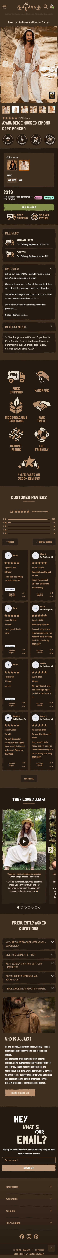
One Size (12, 180)
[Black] (12, 165)
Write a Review (45, 543)
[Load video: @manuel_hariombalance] (24, 841)
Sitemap (40, 1249)
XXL (20, 180)
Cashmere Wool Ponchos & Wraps (34, 22)
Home (10, 22)
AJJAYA (26, 1249)
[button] (4, 6)
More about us (20, 1092)
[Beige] (24, 165)
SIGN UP (29, 1168)
